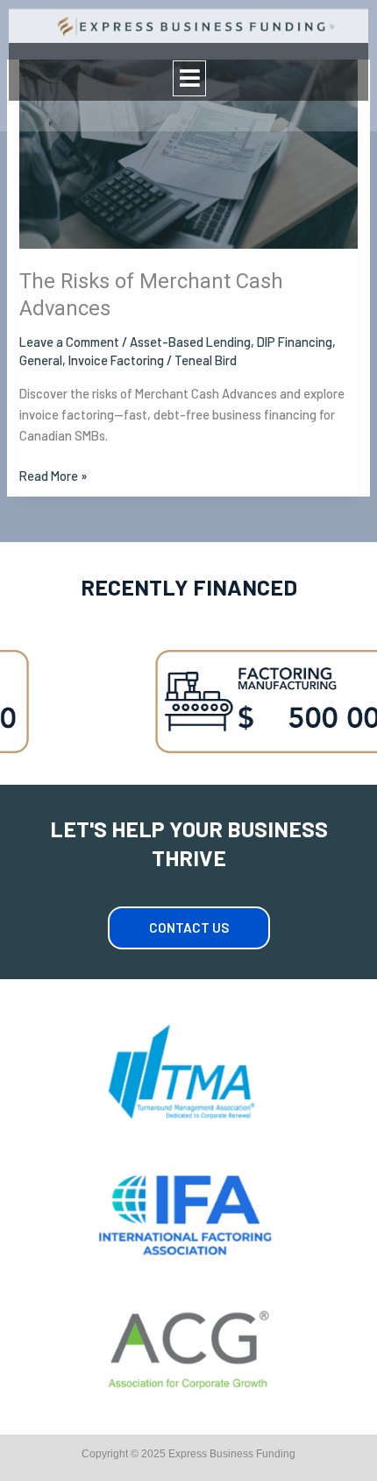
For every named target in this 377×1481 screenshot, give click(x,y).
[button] (189, 78)
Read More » (53, 474)
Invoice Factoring (116, 360)
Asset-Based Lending (190, 341)
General (40, 360)
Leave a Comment (69, 341)
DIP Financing (294, 341)
